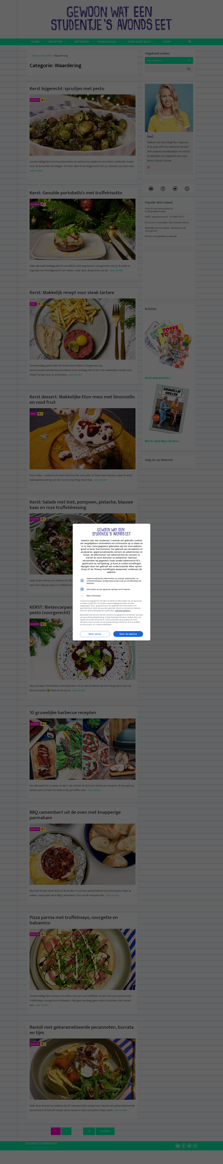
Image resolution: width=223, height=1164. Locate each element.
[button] (111, 596)
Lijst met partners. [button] (123, 610)
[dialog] (111, 582)
